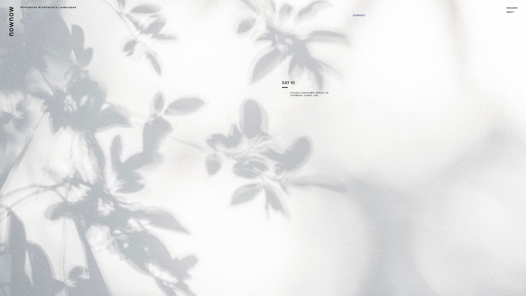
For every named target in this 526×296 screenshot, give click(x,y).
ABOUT (510, 12)
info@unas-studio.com (304, 95)
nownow (10, 21)
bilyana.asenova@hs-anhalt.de (309, 93)
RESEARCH (512, 7)
